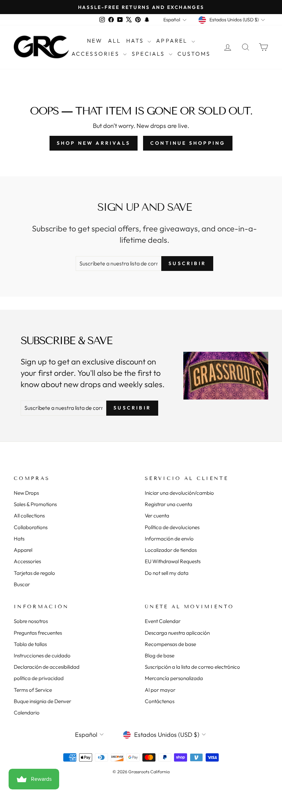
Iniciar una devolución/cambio (179, 493)
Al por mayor (160, 690)
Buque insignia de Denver (42, 701)
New (95, 40)
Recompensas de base (170, 644)
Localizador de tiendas (171, 550)
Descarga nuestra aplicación (177, 633)
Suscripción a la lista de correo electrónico (192, 667)
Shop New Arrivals (93, 143)
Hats (136, 40)
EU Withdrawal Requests (172, 561)
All (114, 40)
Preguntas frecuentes (38, 633)
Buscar (22, 584)
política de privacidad (39, 678)
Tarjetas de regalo (34, 573)
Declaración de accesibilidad (46, 667)
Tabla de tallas (30, 644)
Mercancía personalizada (174, 678)
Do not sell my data (166, 573)
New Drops (26, 493)
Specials (149, 53)
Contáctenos (159, 701)
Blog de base (159, 655)
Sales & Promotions (35, 504)
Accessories (96, 53)
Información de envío (169, 538)
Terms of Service (33, 690)
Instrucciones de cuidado (42, 655)
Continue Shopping (187, 143)
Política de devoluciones (172, 527)
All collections (29, 515)
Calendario (27, 712)
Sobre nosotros (31, 621)
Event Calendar (163, 621)
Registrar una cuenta (168, 504)
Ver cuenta (157, 515)
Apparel (173, 40)
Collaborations (30, 527)
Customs (193, 53)
